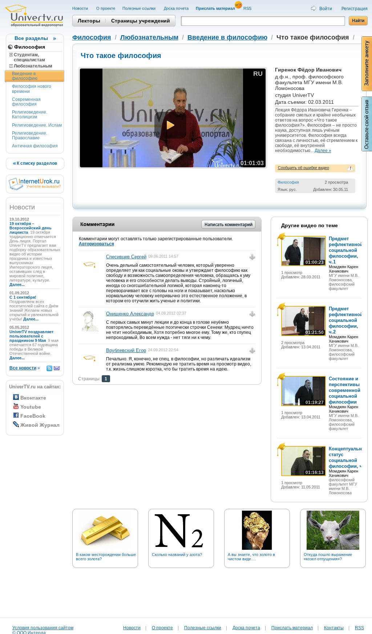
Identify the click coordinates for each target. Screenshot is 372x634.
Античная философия (35, 145)
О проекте (105, 8)
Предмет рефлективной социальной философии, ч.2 (346, 320)
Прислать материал (292, 627)
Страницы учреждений (140, 21)
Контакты (334, 627)
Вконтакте (33, 398)
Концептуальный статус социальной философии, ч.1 (349, 457)
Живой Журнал (40, 425)
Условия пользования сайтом (42, 627)
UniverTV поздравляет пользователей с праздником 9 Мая (31, 336)
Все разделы (31, 38)
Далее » (323, 150)
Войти (325, 8)
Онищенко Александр (130, 313)
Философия (29, 47)
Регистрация (354, 8)
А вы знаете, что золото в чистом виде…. (251, 556)
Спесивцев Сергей (126, 256)
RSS (247, 8)
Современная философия (26, 102)
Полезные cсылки (139, 8)
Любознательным (32, 66)
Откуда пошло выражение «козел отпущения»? (328, 556)
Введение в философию (24, 76)
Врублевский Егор (126, 350)
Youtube (30, 407)
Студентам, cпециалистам (27, 57)
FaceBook (32, 416)
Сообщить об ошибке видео (303, 167)
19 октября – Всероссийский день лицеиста (30, 227)
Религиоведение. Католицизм (29, 114)
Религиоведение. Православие (29, 135)
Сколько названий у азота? (177, 554)
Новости (80, 8)
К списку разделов (36, 163)
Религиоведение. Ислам (37, 125)
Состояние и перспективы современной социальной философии (344, 390)
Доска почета (176, 8)
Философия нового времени (31, 89)
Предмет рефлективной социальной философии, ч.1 (346, 250)
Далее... (17, 284)
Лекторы (89, 21)
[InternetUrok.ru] (35, 188)
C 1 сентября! (23, 297)
